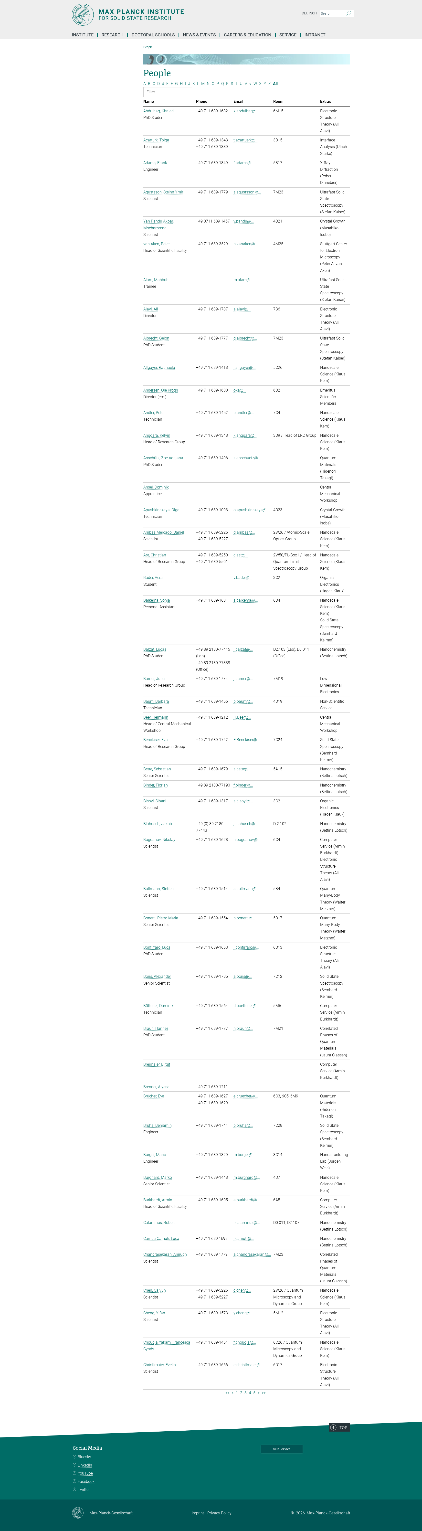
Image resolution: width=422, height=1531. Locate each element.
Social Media (87, 1448)
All (275, 83)
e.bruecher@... (245, 1096)
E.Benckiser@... (246, 739)
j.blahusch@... (245, 823)
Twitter (84, 1489)
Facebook (86, 1481)
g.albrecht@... (245, 338)
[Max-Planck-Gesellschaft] (81, 1513)
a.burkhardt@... (246, 1200)
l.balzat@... (243, 649)
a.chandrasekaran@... (252, 1254)
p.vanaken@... (245, 244)
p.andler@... (243, 412)
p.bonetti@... (244, 918)
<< (227, 1393)
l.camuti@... (243, 1238)
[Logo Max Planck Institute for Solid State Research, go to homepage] (163, 15)
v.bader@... (243, 577)
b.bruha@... (243, 1125)
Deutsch (309, 13)
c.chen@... (242, 1290)
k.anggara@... (245, 435)
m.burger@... (244, 1154)
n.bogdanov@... (247, 839)
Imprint (198, 1513)
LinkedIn (85, 1465)
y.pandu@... (243, 221)
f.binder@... (243, 785)
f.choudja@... (244, 1342)
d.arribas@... (244, 532)
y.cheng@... (243, 1313)
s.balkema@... (245, 600)
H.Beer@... (242, 717)
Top (343, 1427)
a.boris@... (242, 976)
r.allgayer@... (244, 367)
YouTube (85, 1473)
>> (264, 1393)
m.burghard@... (246, 1177)
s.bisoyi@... (243, 801)
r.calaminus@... (246, 1222)
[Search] (349, 13)
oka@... (239, 390)
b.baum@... (243, 701)
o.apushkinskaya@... (251, 510)
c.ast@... (240, 555)
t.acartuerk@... (245, 140)
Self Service (281, 1449)
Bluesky (84, 1457)
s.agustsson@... (247, 192)
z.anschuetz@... (247, 458)
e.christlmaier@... (248, 1364)
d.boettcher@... (246, 1005)
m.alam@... (243, 279)
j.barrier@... (243, 678)
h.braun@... (243, 1028)
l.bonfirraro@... (246, 947)
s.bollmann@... (246, 888)
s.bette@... (242, 769)
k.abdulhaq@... (246, 111)
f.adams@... (243, 162)
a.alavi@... (242, 309)
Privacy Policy (219, 1513)
